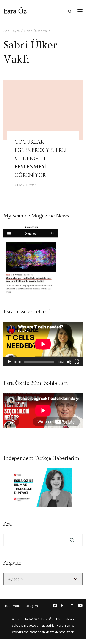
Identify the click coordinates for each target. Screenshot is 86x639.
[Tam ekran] (76, 361)
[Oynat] (9, 361)
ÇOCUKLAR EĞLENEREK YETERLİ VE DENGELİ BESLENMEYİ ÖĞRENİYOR (40, 158)
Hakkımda (11, 605)
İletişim (31, 605)
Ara (7, 524)
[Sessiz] (69, 361)
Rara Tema (64, 625)
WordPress (20, 632)
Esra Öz (15, 11)
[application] (43, 344)
